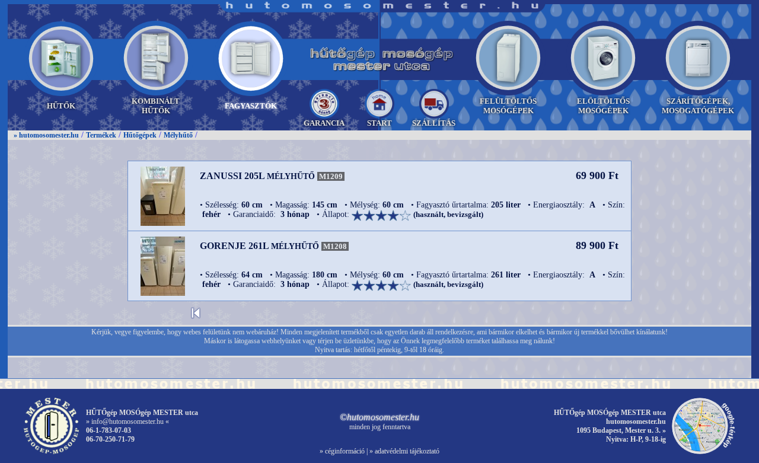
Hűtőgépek (140, 135)
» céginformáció (342, 451)
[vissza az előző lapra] (196, 316)
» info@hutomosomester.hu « (127, 421)
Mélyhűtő (178, 135)
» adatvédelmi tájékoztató (404, 451)
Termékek (101, 135)
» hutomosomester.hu (46, 135)
